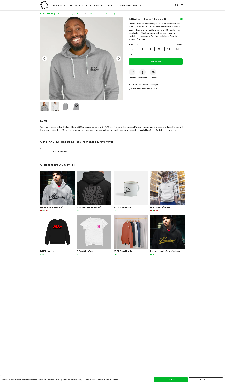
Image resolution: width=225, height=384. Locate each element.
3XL (177, 49)
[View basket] (182, 5)
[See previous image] (44, 58)
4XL (133, 54)
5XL (142, 54)
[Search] (176, 5)
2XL (168, 49)
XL (159, 49)
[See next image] (118, 58)
